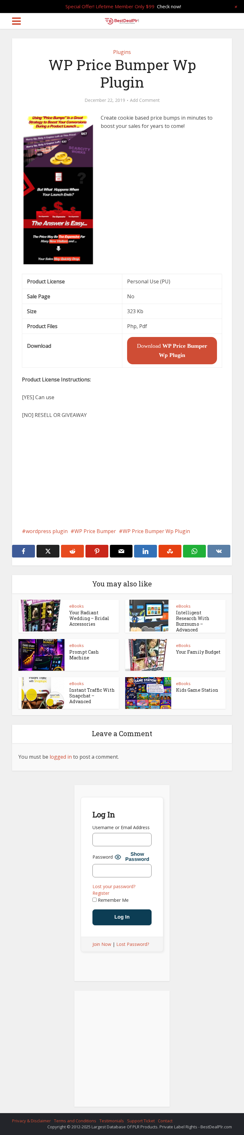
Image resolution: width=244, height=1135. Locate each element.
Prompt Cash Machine (84, 655)
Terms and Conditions (75, 1121)
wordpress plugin (47, 531)
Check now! (169, 6)
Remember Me (113, 900)
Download (172, 350)
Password (102, 857)
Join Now (101, 944)
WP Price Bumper (95, 531)
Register (100, 893)
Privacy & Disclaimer (31, 1121)
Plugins (122, 52)
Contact (165, 1121)
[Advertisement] (122, 473)
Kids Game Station (197, 690)
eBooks (76, 606)
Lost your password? (113, 886)
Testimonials (111, 1121)
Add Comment (145, 100)
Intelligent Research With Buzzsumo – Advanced (192, 621)
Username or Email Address (121, 827)
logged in (61, 756)
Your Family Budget (198, 652)
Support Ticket (141, 1121)
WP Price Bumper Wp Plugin (156, 531)
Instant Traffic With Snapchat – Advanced (92, 695)
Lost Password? (132, 944)
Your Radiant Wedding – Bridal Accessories (89, 618)
